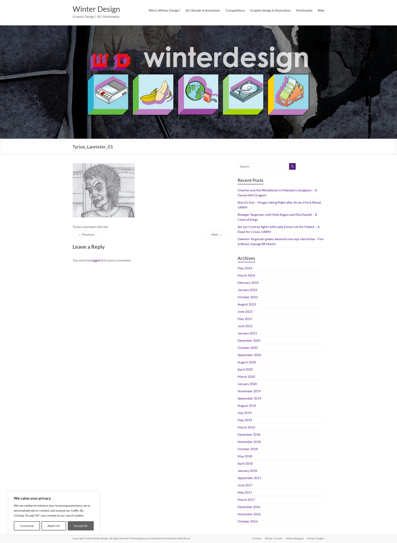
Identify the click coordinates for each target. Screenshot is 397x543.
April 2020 (245, 369)
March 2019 (246, 427)
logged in (97, 260)
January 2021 (247, 333)
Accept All (80, 525)
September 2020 (249, 355)
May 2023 (245, 319)
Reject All (54, 525)
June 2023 (245, 311)
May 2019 (245, 420)
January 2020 (247, 384)
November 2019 (249, 391)
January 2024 (247, 290)
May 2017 (245, 492)
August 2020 (247, 362)
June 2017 (245, 485)
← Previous (86, 234)
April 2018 (245, 463)
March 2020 (246, 376)
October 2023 (248, 297)
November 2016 (249, 514)
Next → (216, 234)
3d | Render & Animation (202, 10)
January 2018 (247, 471)
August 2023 (247, 304)
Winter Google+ (315, 538)
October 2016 (248, 521)
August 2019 (247, 405)
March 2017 (246, 499)
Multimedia (304, 10)
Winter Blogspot (295, 538)
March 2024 (246, 275)
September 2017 (249, 478)
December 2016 (249, 507)
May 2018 (245, 456)
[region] (53, 513)
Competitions (235, 10)
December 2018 (249, 434)
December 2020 (249, 340)
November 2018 (249, 442)
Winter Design (96, 8)
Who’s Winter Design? (164, 10)
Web (321, 10)
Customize (27, 525)
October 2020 (248, 348)
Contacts (257, 538)
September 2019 (249, 398)
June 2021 (245, 326)
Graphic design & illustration (270, 10)
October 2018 (248, 449)
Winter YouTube (274, 538)
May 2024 (245, 268)
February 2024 (248, 282)
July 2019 (244, 413)
